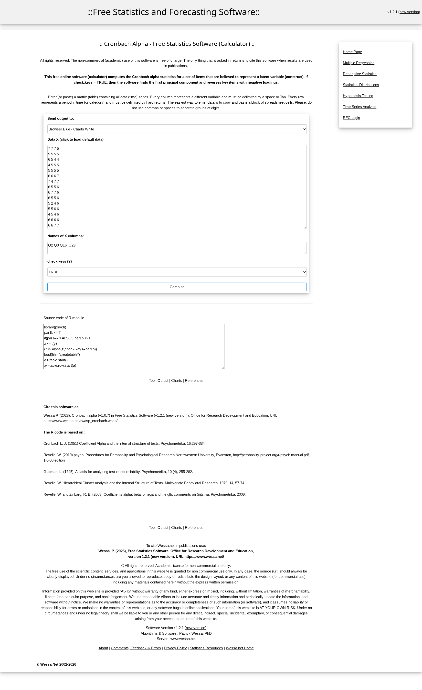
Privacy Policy (175, 648)
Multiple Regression (358, 63)
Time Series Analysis (359, 107)
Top (152, 380)
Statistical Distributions (361, 85)
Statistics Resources (206, 648)
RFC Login (351, 118)
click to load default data (81, 139)
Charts (176, 380)
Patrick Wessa (191, 633)
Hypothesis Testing (358, 96)
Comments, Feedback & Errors (136, 648)
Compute (177, 287)
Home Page (352, 52)
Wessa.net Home (240, 648)
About (103, 648)
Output (163, 380)
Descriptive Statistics (360, 74)
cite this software (262, 60)
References (194, 380)
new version (409, 12)
